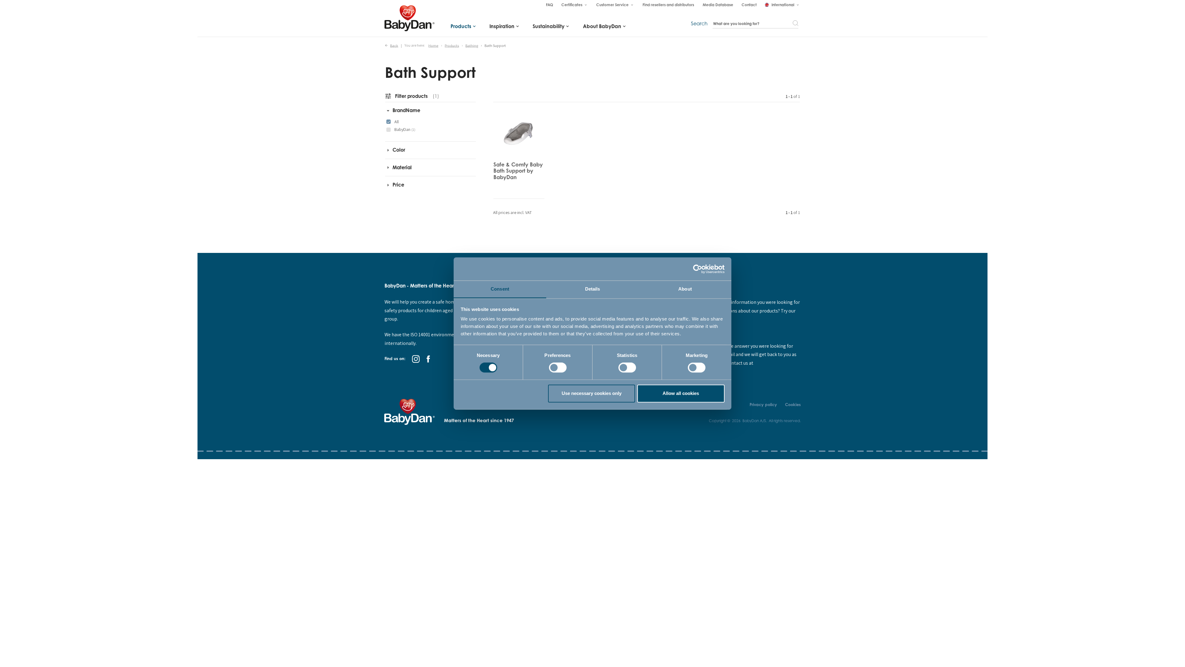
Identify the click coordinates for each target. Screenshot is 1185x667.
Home (433, 45)
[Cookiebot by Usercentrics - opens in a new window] (698, 269)
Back (394, 45)
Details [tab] (592, 289)
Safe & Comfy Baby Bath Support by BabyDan (518, 170)
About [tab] (685, 289)
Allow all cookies (681, 393)
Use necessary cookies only (592, 393)
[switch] (558, 368)
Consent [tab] (500, 289)
